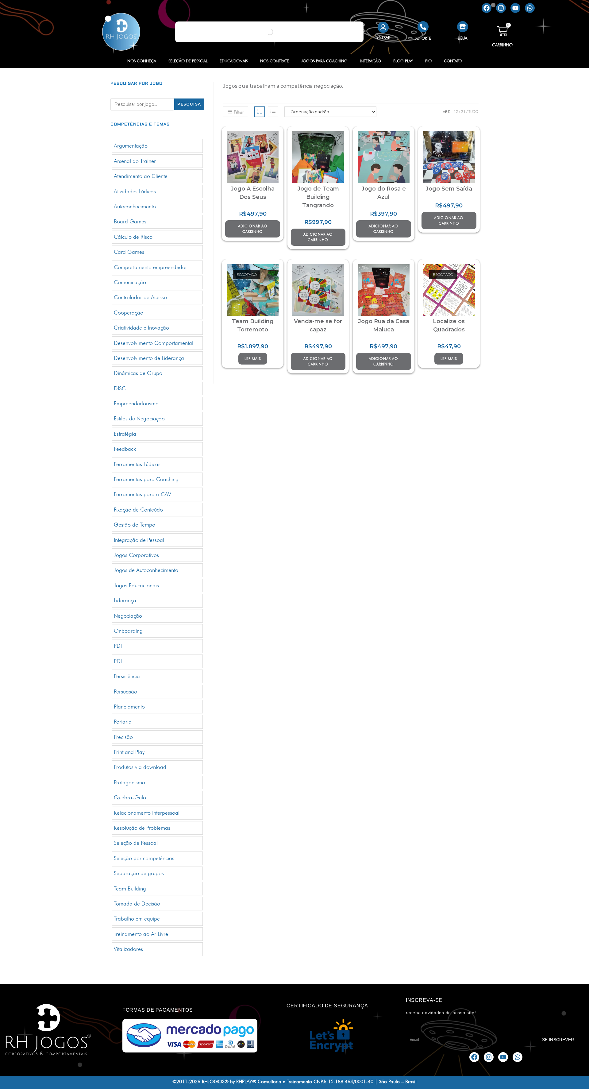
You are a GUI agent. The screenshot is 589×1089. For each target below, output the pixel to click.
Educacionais (234, 60)
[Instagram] (501, 8)
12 (456, 111)
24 (463, 111)
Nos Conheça (141, 60)
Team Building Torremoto (253, 325)
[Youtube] (515, 8)
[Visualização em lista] (273, 111)
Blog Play (403, 60)
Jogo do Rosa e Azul (383, 192)
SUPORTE (423, 38)
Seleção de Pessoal (187, 60)
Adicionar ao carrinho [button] (253, 229)
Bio (428, 60)
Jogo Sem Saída (448, 188)
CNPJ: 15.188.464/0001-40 (343, 1081)
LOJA (462, 38)
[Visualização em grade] (259, 111)
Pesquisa (189, 104)
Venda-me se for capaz (318, 325)
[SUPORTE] (423, 26)
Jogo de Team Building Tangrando (318, 197)
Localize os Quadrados (449, 325)
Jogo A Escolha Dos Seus (253, 192)
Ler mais (252, 358)
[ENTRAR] (383, 27)
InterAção (370, 60)
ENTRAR (383, 37)
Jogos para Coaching (324, 60)
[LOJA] (462, 26)
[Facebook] (486, 8)
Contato (453, 60)
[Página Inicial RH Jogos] (121, 32)
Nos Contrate (274, 60)
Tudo (473, 111)
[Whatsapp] (530, 8)
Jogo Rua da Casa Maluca (383, 325)
